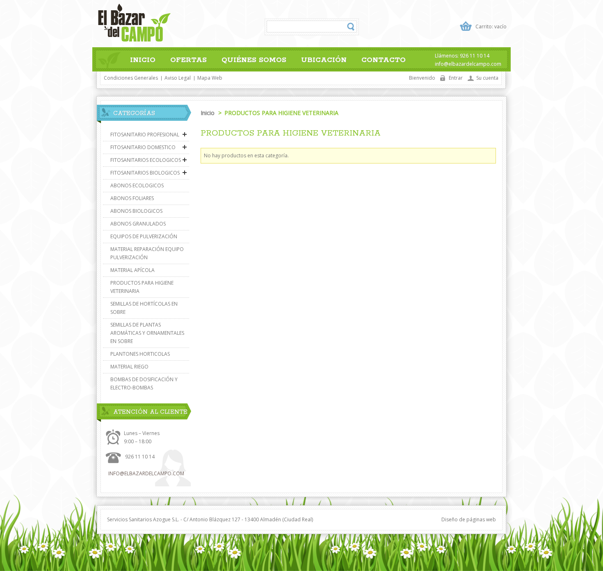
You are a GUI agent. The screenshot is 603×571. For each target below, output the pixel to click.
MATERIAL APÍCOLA (132, 270)
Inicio (142, 59)
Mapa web (209, 77)
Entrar (456, 77)
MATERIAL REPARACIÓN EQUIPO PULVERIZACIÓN (147, 253)
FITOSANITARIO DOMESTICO (143, 147)
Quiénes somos (254, 59)
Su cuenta (487, 77)
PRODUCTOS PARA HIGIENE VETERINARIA (142, 287)
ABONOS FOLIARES (132, 198)
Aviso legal (177, 77)
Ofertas (188, 59)
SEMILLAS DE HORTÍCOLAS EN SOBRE (144, 307)
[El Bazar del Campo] (134, 24)
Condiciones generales (131, 77)
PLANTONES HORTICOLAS (140, 353)
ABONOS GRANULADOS (138, 223)
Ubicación (324, 59)
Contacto (383, 59)
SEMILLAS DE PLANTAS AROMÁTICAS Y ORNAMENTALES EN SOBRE (147, 333)
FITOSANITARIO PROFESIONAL (144, 134)
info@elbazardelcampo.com (146, 473)
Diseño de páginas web (468, 519)
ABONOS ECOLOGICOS (137, 185)
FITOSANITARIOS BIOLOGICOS (145, 172)
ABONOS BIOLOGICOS (136, 210)
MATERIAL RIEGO (129, 366)
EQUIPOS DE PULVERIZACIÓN (143, 236)
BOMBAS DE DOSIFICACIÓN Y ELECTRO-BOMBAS (144, 383)
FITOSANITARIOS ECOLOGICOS (145, 160)
